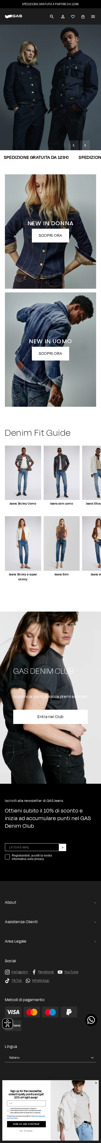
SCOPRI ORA (50, 236)
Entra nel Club (50, 717)
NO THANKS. (26, 1130)
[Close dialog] (96, 1083)
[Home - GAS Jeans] (13, 17)
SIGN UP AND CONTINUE (26, 1124)
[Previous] (74, 145)
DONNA (47, 140)
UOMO (18, 140)
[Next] (85, 145)
